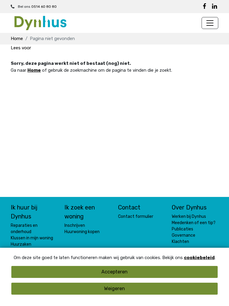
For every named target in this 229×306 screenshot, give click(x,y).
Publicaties (182, 229)
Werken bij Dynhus (189, 216)
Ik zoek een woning (79, 212)
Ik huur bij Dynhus (24, 212)
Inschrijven (74, 225)
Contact (129, 207)
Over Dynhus (189, 207)
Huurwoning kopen (82, 231)
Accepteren (114, 272)
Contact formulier (135, 216)
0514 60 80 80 (44, 6)
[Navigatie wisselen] (210, 23)
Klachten (180, 241)
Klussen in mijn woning (32, 238)
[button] (21, 48)
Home (17, 38)
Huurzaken (21, 244)
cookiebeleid (199, 257)
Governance (183, 235)
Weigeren (114, 288)
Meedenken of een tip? (194, 222)
